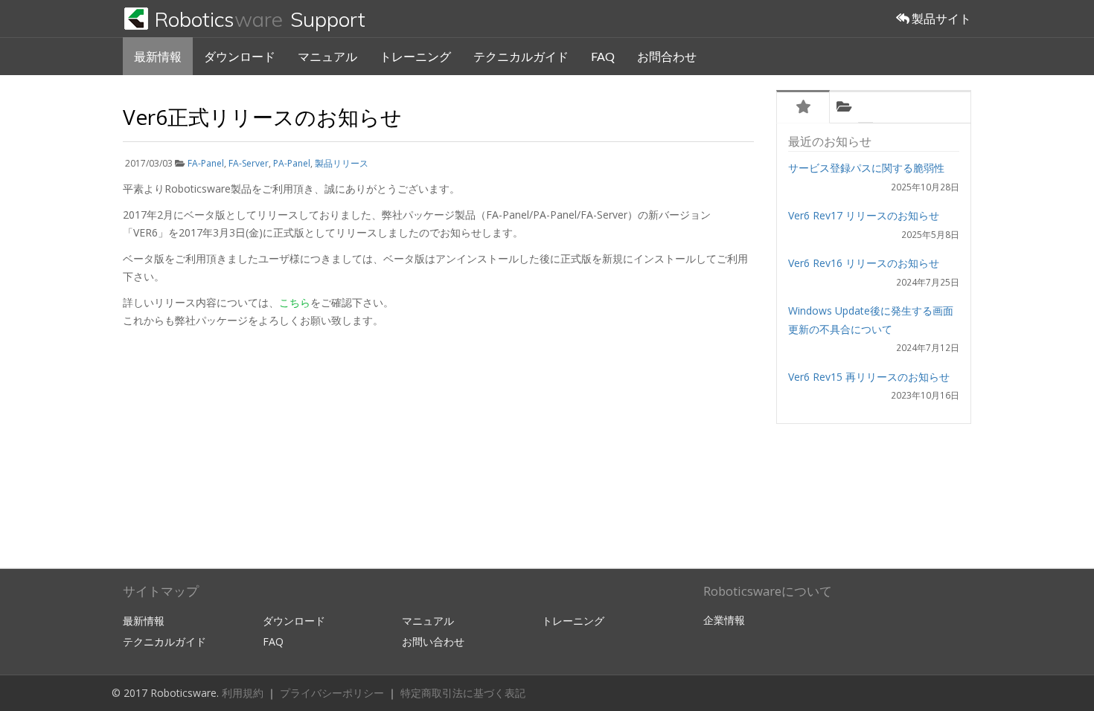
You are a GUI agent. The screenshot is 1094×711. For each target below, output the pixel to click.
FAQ (603, 56)
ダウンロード (239, 56)
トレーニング (415, 56)
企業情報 (724, 620)
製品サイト (940, 18)
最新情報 (158, 56)
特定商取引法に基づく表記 (462, 693)
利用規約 (244, 693)
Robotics (259, 19)
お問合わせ (667, 56)
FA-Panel (206, 163)
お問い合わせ (433, 641)
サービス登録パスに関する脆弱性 (866, 168)
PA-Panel (291, 163)
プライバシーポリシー (333, 693)
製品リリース (341, 163)
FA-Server (248, 163)
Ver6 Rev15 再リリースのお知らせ (869, 377)
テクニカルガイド (521, 56)
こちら (294, 302)
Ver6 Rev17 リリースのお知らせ (863, 215)
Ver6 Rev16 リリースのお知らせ (863, 263)
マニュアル (327, 56)
